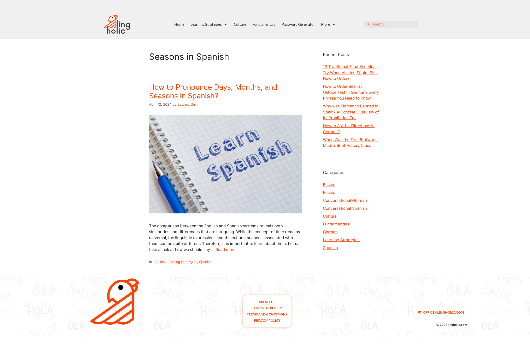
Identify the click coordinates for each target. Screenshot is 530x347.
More (325, 24)
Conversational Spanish (345, 208)
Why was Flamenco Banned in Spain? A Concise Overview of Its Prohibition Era (351, 112)
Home (179, 24)
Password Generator (298, 24)
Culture (240, 24)
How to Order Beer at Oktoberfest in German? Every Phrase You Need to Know (351, 92)
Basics (159, 262)
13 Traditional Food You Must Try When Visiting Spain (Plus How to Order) (350, 72)
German (330, 232)
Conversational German (345, 200)
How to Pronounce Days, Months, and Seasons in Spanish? (213, 91)
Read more (226, 249)
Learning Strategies (206, 24)
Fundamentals (263, 24)
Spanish (205, 262)
